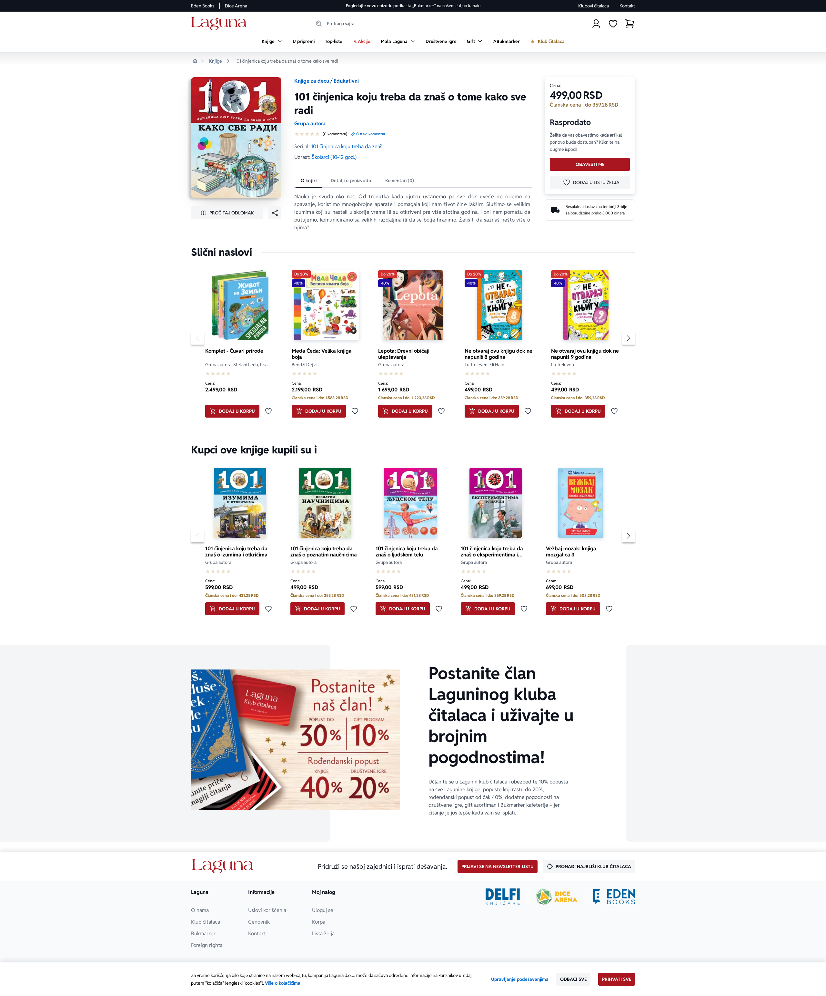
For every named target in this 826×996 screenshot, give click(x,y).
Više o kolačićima (282, 983)
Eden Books (202, 6)
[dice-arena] (556, 896)
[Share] (274, 212)
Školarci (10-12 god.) (334, 157)
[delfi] (502, 896)
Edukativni (346, 81)
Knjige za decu (311, 81)
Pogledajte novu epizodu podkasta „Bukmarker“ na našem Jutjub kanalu (413, 5)
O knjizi (309, 180)
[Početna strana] (220, 23)
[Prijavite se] (596, 23)
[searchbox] (413, 23)
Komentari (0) (399, 180)
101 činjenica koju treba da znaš (346, 146)
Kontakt (627, 6)
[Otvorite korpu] (630, 23)
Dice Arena (236, 6)
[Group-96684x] (614, 896)
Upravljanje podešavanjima (520, 979)
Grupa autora (310, 123)
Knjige (215, 61)
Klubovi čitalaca (593, 6)
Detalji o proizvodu (351, 180)
